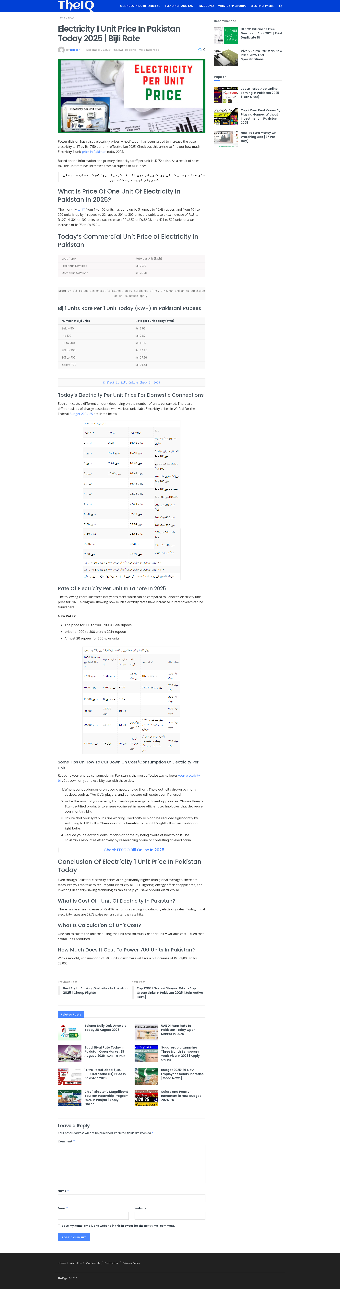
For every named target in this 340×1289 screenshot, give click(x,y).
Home (61, 18)
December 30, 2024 (99, 50)
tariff (81, 209)
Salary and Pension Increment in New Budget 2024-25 (181, 1096)
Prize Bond (206, 6)
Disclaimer (111, 1263)
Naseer (75, 50)
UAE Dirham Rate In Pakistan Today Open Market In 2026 (178, 1030)
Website (141, 1208)
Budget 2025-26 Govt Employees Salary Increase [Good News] (182, 1074)
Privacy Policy (131, 1263)
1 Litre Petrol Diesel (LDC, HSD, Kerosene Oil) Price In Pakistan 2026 (105, 1074)
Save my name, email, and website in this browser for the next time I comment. (118, 1226)
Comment (66, 1141)
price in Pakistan (94, 152)
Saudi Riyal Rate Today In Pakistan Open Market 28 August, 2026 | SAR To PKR (104, 1051)
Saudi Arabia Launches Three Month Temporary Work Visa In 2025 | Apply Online (180, 1053)
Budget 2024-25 (81, 414)
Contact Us (93, 1263)
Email (63, 1208)
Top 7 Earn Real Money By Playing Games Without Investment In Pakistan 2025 (260, 116)
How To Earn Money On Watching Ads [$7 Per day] (258, 137)
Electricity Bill (262, 6)
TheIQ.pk (63, 1278)
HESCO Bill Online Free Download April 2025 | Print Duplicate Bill (261, 33)
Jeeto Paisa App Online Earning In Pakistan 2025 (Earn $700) (260, 93)
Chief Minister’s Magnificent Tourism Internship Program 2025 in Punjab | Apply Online (106, 1098)
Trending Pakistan (179, 6)
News (71, 18)
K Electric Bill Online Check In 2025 (131, 382)
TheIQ (76, 6)
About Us (76, 1263)
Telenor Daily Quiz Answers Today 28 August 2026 (105, 1028)
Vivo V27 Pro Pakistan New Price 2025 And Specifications (261, 55)
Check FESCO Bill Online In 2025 (134, 850)
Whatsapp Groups (232, 6)
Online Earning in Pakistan (140, 6)
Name (63, 1191)
